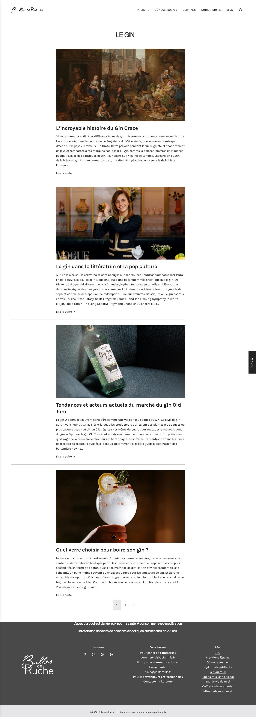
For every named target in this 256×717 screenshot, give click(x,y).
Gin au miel (218, 672)
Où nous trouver (218, 662)
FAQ (217, 653)
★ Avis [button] (252, 362)
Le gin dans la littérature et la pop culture (106, 266)
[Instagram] (94, 654)
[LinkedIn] (112, 654)
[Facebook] (85, 654)
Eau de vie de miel (217, 681)
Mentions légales (217, 657)
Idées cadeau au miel (217, 691)
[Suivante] (134, 605)
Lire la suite (64, 173)
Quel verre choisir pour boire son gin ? (102, 550)
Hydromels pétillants (218, 667)
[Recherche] (241, 10)
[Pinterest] (103, 654)
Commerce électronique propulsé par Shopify (143, 712)
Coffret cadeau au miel (217, 686)
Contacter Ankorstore (158, 681)
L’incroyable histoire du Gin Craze (97, 128)
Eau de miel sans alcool (218, 677)
